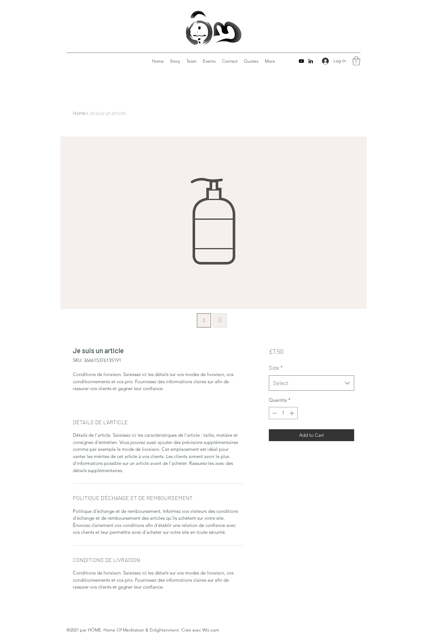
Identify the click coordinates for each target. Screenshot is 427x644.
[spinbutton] (283, 413)
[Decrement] (274, 413)
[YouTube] (301, 61)
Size (276, 367)
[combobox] (311, 383)
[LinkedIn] (311, 61)
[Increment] (292, 413)
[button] (356, 60)
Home (79, 113)
